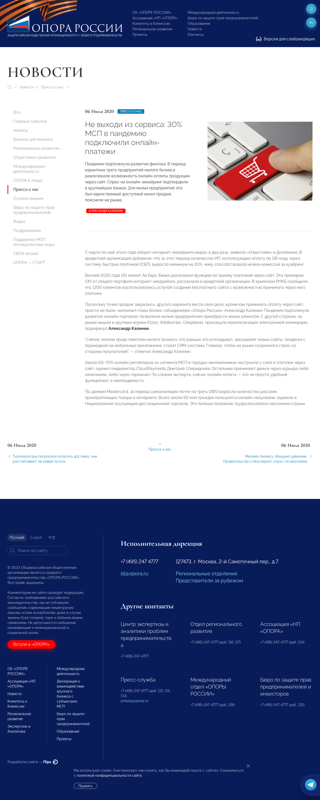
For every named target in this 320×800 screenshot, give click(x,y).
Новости (195, 29)
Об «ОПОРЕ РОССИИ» (152, 13)
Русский (17, 538)
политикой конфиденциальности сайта (109, 775)
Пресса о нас (52, 87)
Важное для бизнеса (33, 139)
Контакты (196, 35)
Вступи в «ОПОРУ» (31, 644)
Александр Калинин (106, 211)
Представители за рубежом (209, 581)
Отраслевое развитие (34, 157)
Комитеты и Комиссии (151, 24)
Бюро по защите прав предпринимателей (223, 18)
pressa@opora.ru (134, 701)
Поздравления (27, 230)
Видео (19, 221)
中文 (52, 538)
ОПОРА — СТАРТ (29, 262)
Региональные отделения (206, 574)
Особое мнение (28, 198)
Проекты (139, 35)
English (36, 538)
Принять (85, 786)
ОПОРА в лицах (27, 180)
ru (311, 22)
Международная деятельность (213, 13)
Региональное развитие (152, 29)
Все (16, 112)
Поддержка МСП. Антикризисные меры (34, 242)
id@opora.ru (134, 574)
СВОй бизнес (26, 253)
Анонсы (20, 130)
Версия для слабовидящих (289, 39)
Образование (199, 24)
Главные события (30, 121)
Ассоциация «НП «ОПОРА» (155, 18)
